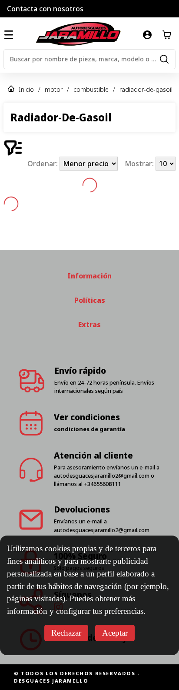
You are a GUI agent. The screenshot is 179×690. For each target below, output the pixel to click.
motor (54, 89)
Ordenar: (43, 163)
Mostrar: (140, 163)
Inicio (26, 89)
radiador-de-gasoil (145, 89)
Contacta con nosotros (45, 8)
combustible (91, 89)
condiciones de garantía (89, 429)
